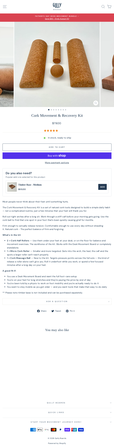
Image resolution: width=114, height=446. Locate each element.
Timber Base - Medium (30, 184)
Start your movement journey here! (56, 422)
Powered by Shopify (57, 443)
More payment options (57, 162)
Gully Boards (56, 403)
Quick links (56, 412)
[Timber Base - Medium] (12, 187)
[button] (51, 130)
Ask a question (57, 301)
